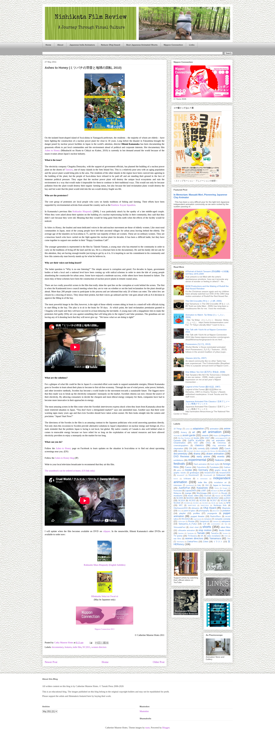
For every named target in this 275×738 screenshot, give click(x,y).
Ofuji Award (209, 508)
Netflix (221, 503)
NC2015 (192, 501)
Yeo (228, 539)
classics (199, 445)
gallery (179, 470)
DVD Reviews (181, 456)
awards (205, 435)
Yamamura (215, 538)
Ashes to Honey (53, 150)
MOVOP (215, 493)
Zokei (205, 541)
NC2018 (224, 501)
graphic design (221, 470)
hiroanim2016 (224, 473)
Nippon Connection (173, 45)
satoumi (215, 521)
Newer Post (51, 662)
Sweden (181, 533)
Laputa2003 (190, 490)
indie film (77, 647)
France (188, 467)
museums (178, 495)
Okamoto (226, 508)
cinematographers (181, 446)
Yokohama (180, 542)
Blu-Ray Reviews (184, 438)
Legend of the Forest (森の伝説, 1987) (202, 387)
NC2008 (227, 496)
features (68, 647)
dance (180, 451)
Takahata (190, 533)
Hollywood (220, 475)
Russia (191, 521)
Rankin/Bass (215, 516)
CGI (196, 443)
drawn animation (215, 453)
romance (207, 519)
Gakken (227, 467)
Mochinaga (202, 493)
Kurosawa (178, 491)
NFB (228, 503)
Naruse (217, 496)
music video (193, 495)
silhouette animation (186, 530)
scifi (204, 524)
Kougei (225, 488)
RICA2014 (185, 519)
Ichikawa (187, 479)
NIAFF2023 (192, 505)
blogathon (225, 435)
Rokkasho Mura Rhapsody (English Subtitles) (104, 565)
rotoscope (181, 521)
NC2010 (190, 498)
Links (192, 45)
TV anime (178, 536)
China (208, 443)
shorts (207, 527)
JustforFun (184, 488)
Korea (217, 488)
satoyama (225, 521)
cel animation (218, 440)
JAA (207, 485)
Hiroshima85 (207, 475)
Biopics (215, 435)
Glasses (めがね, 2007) (196, 358)
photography (204, 511)
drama (197, 453)
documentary (57, 647)
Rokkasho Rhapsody (82, 211)
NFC (181, 505)
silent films (225, 527)
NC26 (213, 503)
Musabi (224, 493)
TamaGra (215, 533)
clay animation (219, 446)
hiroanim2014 (209, 473)
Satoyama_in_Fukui (188, 524)
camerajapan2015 (221, 438)
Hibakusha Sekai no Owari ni (104, 596)
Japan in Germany (221, 485)
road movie (197, 519)
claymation (178, 448)
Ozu (179, 511)
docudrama (222, 451)
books (196, 438)
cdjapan (106, 531)
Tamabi (201, 533)
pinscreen (216, 511)
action (187, 429)
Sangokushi (204, 521)
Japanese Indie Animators (82, 45)
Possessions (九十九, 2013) (198, 344)
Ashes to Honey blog (64, 458)
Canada (177, 440)
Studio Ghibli (224, 530)
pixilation (226, 510)
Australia (177, 435)
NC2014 (181, 501)
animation (214, 429)
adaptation (198, 428)
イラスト (217, 541)
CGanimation (179, 443)
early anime (203, 456)
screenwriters (215, 524)
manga (188, 493)
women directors (98, 647)
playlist (182, 513)
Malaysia (177, 493)
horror (176, 478)
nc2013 (227, 498)
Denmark (190, 451)
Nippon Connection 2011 (105, 629)
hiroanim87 (180, 475)
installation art (220, 482)
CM (190, 448)
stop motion (205, 530)
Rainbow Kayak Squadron (123, 205)
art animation (212, 432)
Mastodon (144, 711)
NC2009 (179, 498)
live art (223, 490)
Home (48, 45)
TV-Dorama (192, 536)
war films (177, 539)
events (220, 456)
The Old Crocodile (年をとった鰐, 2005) (203, 301)
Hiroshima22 (193, 475)
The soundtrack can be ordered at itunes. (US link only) (70, 470)
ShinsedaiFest (179, 527)
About (60, 45)
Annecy (184, 432)
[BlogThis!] (99, 642)
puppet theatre (197, 516)
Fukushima (201, 467)
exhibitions (178, 460)
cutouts (214, 448)
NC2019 (177, 503)
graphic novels (180, 473)
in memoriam (202, 478)
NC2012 (215, 498)
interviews (178, 485)
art (193, 432)
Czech (227, 448)
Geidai (188, 470)
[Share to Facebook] (104, 642)
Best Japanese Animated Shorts (142, 45)
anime (227, 428)
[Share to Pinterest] (107, 642)
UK (202, 536)
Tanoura (69, 169)
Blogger (165, 727)
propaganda (212, 513)
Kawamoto (202, 488)
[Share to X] (101, 642)
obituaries (195, 508)
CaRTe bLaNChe (196, 440)
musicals (208, 496)
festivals (179, 463)
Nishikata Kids (220, 505)
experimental (197, 460)
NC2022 (205, 503)
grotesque (194, 472)
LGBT (203, 490)
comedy (201, 448)
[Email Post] (91, 642)
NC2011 (86, 647)
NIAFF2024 (205, 505)
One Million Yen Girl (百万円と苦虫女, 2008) (205, 372)
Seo (226, 524)
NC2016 (203, 501)
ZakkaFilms (192, 541)
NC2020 (187, 503)
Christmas (221, 443)
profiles (196, 513)
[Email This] (96, 642)
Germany (203, 470)
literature (214, 491)
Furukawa (214, 467)
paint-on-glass (190, 511)
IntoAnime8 (190, 485)
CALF (207, 438)
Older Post (158, 662)
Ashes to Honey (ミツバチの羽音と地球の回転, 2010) (83, 67)
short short (194, 527)
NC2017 (213, 501)
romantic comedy (222, 519)
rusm (147, 727)
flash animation (200, 464)
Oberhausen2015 (181, 508)
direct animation (201, 451)
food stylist (215, 464)
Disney (212, 451)
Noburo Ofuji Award (110, 45)
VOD (226, 536)
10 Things (178, 429)
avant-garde (188, 435)
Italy (199, 485)
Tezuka (225, 533)
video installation (214, 536)
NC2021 (196, 503)
